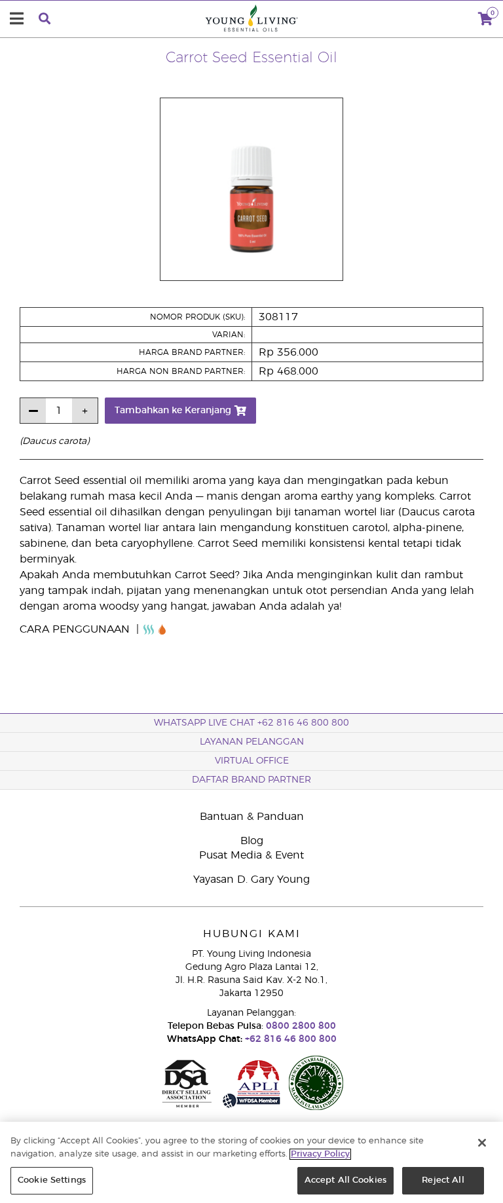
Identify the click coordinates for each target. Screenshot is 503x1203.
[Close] (482, 1142)
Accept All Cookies (345, 1180)
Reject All (443, 1180)
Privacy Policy (320, 1154)
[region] (251, 1162)
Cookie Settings (52, 1180)
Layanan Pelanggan (252, 742)
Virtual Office (252, 761)
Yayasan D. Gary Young (251, 879)
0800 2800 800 (299, 1026)
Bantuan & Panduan (252, 816)
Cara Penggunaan (76, 629)
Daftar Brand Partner (251, 780)
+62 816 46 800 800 (289, 1039)
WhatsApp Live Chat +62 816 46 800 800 (251, 723)
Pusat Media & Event (251, 855)
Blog (251, 841)
